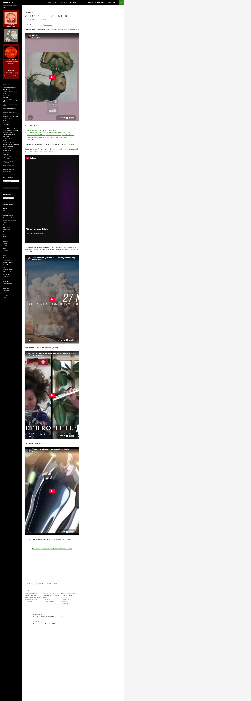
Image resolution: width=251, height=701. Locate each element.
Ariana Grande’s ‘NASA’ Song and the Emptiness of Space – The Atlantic (50, 135)
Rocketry (5, 257)
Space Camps (6, 276)
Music (4, 248)
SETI (4, 267)
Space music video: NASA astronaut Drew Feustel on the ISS (51, 595)
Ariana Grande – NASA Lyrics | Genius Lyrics (41, 130)
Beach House (71, 144)
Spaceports (6, 290)
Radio (4, 255)
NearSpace (6, 250)
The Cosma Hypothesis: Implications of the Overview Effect (52, 549)
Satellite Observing (8, 262)
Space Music (30, 12)
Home (49, 2)
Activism (5, 208)
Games (4, 232)
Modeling (5, 241)
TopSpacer (43, 19)
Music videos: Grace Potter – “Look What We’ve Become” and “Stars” (33, 595)
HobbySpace (8, 2)
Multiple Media (7, 246)
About (55, 2)
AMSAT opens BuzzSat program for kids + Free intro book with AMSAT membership (11, 144)
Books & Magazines (8, 215)
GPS (4, 234)
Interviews (5, 239)
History (5, 236)
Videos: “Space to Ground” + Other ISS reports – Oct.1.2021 (69, 595)
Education (5, 224)
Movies (5, 243)
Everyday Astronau (66, 247)
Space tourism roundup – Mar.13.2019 (44, 623)
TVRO (4, 297)
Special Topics (6, 293)
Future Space (6, 229)
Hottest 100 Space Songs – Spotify (59, 539)
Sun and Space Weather (11, 60)
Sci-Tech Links (6, 264)
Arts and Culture (75, 2)
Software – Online (7, 272)
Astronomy (6, 213)
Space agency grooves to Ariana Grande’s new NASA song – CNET (49, 132)
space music (48, 25)
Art (4, 210)
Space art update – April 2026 (10, 116)
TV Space (5, 295)
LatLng (15, 75)
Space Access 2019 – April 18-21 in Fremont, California (50, 616)
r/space (50, 151)
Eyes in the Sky (6, 227)
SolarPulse (11, 70)
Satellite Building (7, 260)
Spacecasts (6, 288)
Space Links (6, 279)
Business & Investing (8, 217)
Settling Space (112, 2)
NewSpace (5, 253)
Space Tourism (6, 286)
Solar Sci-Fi (6, 274)
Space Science (6, 281)
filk (36, 443)
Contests (5, 222)
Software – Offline (7, 269)
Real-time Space (99, 2)
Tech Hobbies (87, 2)
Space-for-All (64, 2)
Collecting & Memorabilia (9, 220)
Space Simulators (7, 283)
